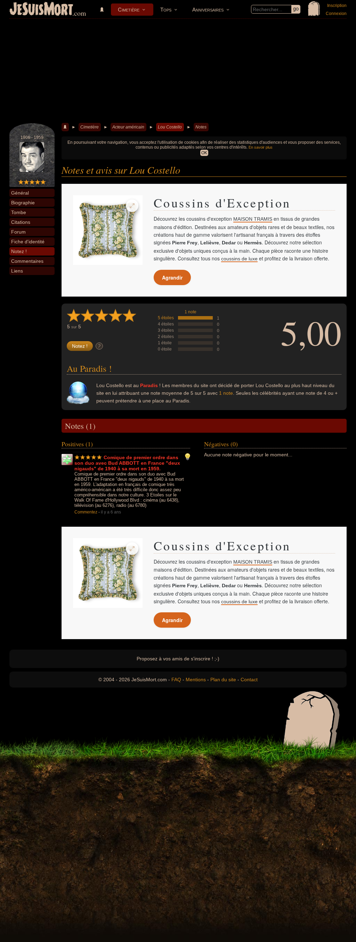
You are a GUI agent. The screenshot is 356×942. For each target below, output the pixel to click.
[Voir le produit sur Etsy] (108, 230)
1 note (190, 311)
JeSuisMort (41, 10)
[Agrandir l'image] (132, 205)
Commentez (85, 512)
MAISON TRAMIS (252, 219)
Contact (249, 679)
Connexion (336, 13)
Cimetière (128, 10)
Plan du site (223, 679)
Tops (165, 10)
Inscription (337, 5)
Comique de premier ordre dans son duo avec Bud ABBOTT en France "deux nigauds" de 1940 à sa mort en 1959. (127, 463)
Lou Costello (170, 127)
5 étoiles (166, 317)
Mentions (196, 679)
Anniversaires (208, 10)
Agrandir (172, 277)
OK (204, 152)
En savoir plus (261, 147)
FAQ (176, 679)
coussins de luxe (239, 258)
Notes (201, 127)
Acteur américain (128, 127)
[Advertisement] (178, 71)
